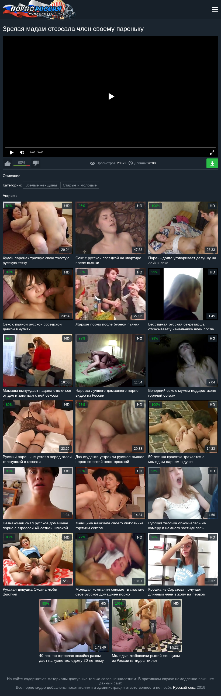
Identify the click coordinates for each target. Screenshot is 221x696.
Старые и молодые (80, 185)
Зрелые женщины (41, 185)
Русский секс (184, 687)
